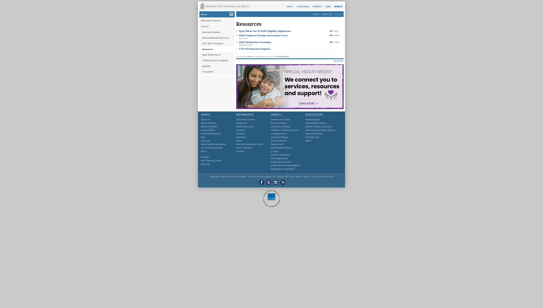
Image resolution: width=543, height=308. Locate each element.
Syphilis (206, 66)
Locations (205, 140)
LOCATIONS (303, 6)
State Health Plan (314, 133)
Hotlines (240, 130)
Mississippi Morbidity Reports (320, 130)
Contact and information (322, 176)
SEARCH (338, 6)
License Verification (280, 154)
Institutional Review (211, 133)
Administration (208, 123)
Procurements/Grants (212, 147)
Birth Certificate (279, 123)
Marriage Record (279, 158)
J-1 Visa (274, 151)
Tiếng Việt (327, 14)
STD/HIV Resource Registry (215, 60)
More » (204, 151)
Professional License (281, 161)
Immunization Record (281, 147)
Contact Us (241, 123)
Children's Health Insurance (284, 130)
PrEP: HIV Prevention (212, 43)
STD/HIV (205, 26)
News (239, 140)
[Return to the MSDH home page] (225, 6)
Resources (207, 49)
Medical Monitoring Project (215, 37)
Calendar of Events (245, 119)
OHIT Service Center (211, 160)
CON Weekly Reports (316, 123)
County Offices (208, 130)
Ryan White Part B (211, 54)
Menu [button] (204, 14)
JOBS (328, 6)
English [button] (339, 14)
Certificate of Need (280, 126)
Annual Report (312, 119)
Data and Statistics (211, 32)
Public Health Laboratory (213, 144)
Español (315, 14)
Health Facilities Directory (318, 126)
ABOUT (290, 6)
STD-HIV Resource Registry (255, 48)
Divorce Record (278, 140)
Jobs (203, 137)
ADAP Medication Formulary (255, 42)
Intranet (205, 157)
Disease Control (210, 20)
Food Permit (277, 144)
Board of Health (209, 126)
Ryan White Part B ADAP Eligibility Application (265, 31)
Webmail (205, 164)
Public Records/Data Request (285, 165)
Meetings (241, 137)
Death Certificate (279, 137)
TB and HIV (207, 71)
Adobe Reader (283, 56)
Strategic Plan (312, 137)
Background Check (280, 119)
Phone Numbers (244, 147)
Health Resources (245, 126)
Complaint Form (279, 133)
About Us (205, 119)
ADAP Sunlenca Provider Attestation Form (263, 35)
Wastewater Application (283, 168)
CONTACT (317, 6)
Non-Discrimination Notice (249, 144)
